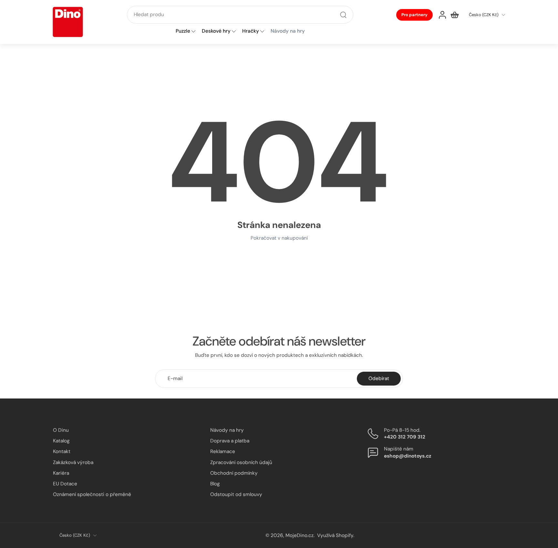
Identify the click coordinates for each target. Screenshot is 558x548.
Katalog (61, 441)
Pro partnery (414, 14)
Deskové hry (216, 31)
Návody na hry (227, 430)
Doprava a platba (229, 441)
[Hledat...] (343, 14)
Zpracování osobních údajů (241, 462)
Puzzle (183, 31)
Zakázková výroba (73, 462)
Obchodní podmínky (234, 473)
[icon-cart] (455, 15)
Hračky (250, 31)
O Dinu (61, 430)
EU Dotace (65, 484)
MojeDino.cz (299, 535)
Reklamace (222, 451)
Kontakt (61, 451)
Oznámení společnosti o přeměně (92, 494)
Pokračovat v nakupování (279, 238)
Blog (215, 484)
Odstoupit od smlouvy (236, 494)
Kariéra (61, 473)
